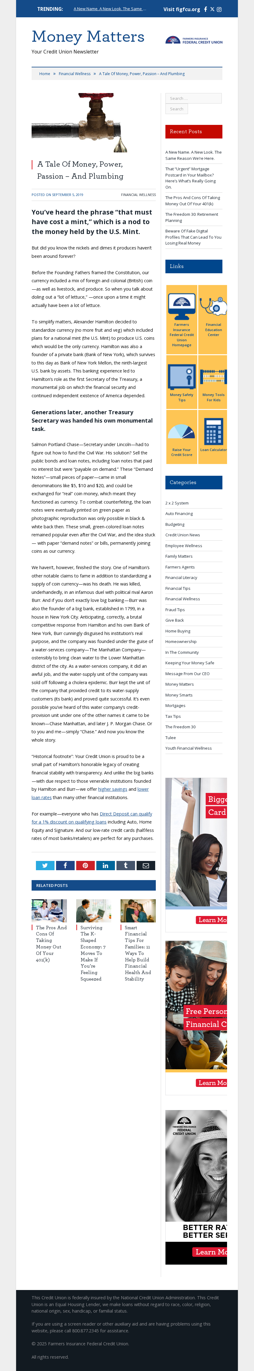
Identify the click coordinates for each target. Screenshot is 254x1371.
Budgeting (174, 524)
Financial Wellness (138, 194)
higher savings (112, 789)
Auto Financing (179, 513)
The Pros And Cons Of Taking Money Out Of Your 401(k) (192, 201)
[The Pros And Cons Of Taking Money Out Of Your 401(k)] (49, 910)
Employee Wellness (183, 545)
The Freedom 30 (180, 727)
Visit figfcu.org (182, 9)
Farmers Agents (180, 567)
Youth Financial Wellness (188, 748)
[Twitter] (212, 10)
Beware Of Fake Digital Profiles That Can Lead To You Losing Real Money (193, 237)
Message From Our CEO (187, 673)
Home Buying (177, 631)
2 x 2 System (177, 503)
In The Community (182, 652)
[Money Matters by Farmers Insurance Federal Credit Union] (193, 38)
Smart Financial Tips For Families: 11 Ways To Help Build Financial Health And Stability (138, 953)
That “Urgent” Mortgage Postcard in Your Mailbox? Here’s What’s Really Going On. (190, 178)
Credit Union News (182, 535)
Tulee (170, 737)
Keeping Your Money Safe (189, 663)
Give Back (174, 620)
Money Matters (179, 684)
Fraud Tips (175, 609)
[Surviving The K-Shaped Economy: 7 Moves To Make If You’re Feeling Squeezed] (94, 910)
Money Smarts (179, 695)
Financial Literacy (181, 577)
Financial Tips (177, 588)
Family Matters (179, 556)
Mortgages (175, 705)
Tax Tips (173, 716)
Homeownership (181, 641)
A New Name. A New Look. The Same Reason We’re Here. (111, 8)
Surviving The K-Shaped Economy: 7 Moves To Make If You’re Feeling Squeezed (93, 953)
